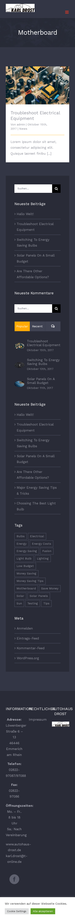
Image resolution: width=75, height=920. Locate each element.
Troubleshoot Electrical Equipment (37, 82)
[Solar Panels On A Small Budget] (19, 384)
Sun (19, 603)
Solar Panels (39, 596)
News (23, 128)
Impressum (38, 719)
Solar (20, 596)
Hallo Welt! (25, 214)
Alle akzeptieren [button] (43, 911)
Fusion (46, 551)
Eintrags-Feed (28, 638)
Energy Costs (41, 543)
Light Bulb (24, 558)
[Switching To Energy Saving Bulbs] (19, 365)
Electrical (37, 536)
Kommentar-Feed (31, 648)
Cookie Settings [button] (16, 911)
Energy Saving (27, 551)
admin (21, 124)
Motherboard (26, 588)
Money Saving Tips (30, 581)
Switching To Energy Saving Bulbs (43, 362)
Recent (37, 326)
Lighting (43, 558)
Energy (22, 543)
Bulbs (21, 536)
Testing (32, 603)
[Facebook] (14, 879)
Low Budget (25, 566)
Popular (22, 326)
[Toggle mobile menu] (67, 12)
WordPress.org (28, 658)
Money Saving (26, 573)
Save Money (49, 588)
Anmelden (25, 628)
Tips (46, 603)
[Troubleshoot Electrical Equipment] (19, 346)
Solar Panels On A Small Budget (41, 381)
